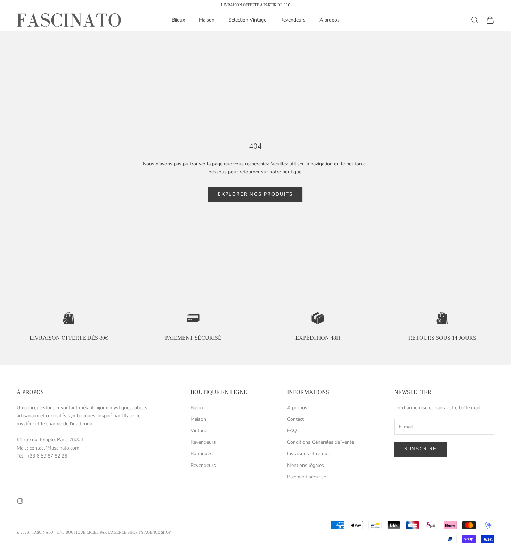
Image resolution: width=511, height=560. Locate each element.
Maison (206, 20)
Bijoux (178, 20)
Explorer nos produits (255, 194)
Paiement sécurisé (306, 476)
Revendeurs (293, 20)
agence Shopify (127, 532)
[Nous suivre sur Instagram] (20, 500)
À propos (329, 20)
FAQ (292, 430)
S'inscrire (420, 449)
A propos (297, 407)
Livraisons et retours (309, 453)
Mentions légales (305, 465)
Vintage (198, 430)
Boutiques (201, 453)
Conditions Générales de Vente (320, 442)
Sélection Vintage (247, 20)
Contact (295, 419)
